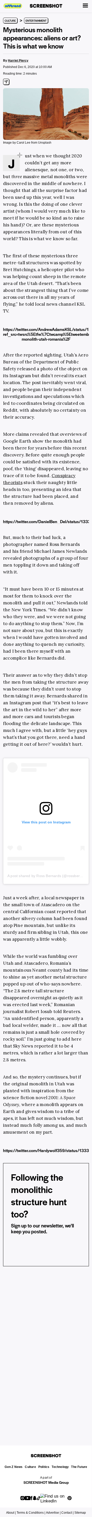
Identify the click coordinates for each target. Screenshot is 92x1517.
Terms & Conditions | (31, 1512)
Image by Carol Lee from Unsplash (27, 142)
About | (11, 1512)
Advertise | (53, 1512)
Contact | (67, 1512)
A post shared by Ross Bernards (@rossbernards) (48, 876)
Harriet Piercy (18, 60)
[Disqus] (46, 1349)
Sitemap (80, 1512)
